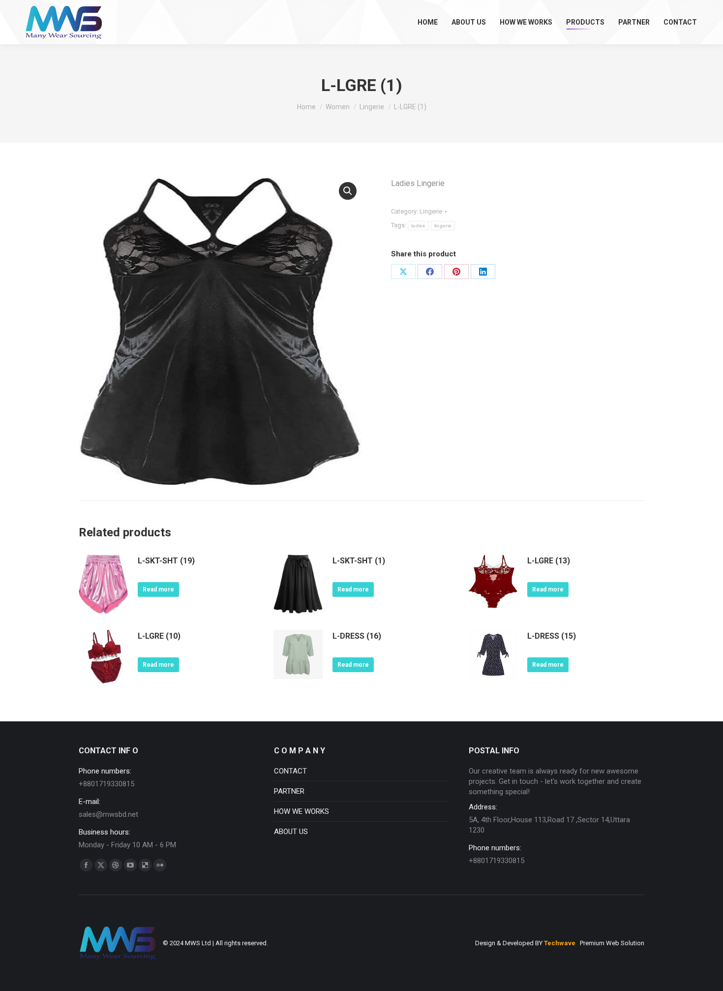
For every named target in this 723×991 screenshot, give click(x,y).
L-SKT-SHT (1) (358, 560)
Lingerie (431, 211)
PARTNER (289, 791)
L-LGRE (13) (548, 560)
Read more (158, 589)
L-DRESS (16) (356, 636)
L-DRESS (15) (551, 636)
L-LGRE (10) (159, 636)
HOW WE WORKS (301, 811)
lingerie (443, 225)
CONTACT (290, 771)
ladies (418, 225)
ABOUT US (291, 831)
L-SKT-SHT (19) (166, 560)
